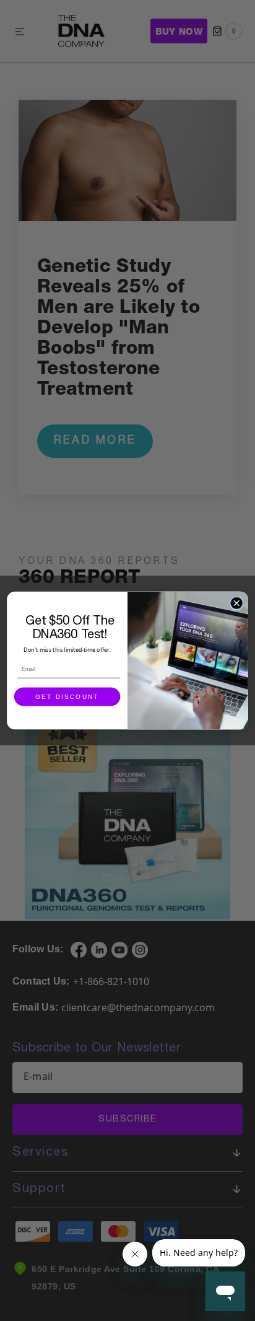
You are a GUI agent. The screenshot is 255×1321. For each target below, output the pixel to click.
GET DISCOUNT (66, 696)
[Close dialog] (236, 603)
